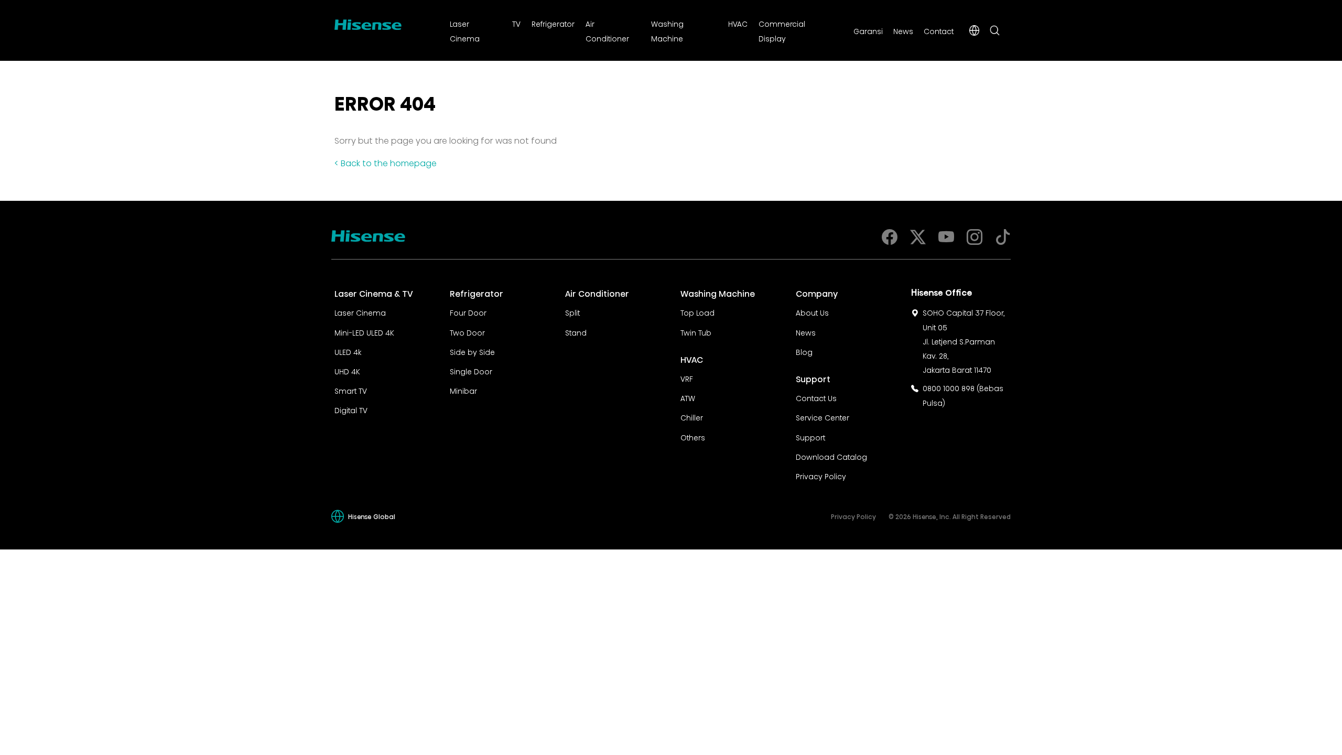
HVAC (738, 23)
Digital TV (350, 409)
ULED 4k (347, 351)
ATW (687, 397)
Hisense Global (371, 516)
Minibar (463, 390)
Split (572, 312)
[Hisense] (368, 22)
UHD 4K (347, 370)
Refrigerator (553, 23)
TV (516, 23)
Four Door (468, 312)
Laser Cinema (360, 312)
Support (810, 437)
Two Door (467, 332)
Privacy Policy (821, 475)
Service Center (822, 417)
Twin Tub (695, 332)
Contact (939, 30)
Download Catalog (831, 456)
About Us (812, 312)
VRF (686, 378)
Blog (804, 351)
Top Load (697, 312)
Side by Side (472, 351)
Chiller (691, 417)
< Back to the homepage (385, 162)
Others (692, 437)
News (903, 30)
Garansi (868, 30)
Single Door (471, 370)
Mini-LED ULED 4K (364, 332)
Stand (576, 332)
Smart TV (350, 390)
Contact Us (816, 397)
